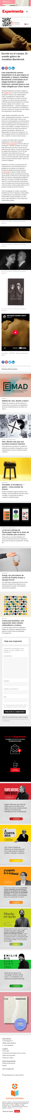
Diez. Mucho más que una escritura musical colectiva (13, 443)
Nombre (7, 681)
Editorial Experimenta (8, 1063)
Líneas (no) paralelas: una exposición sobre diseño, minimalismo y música (13, 623)
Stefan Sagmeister (11, 143)
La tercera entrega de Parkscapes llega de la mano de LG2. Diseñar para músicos (15, 532)
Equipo (4, 1065)
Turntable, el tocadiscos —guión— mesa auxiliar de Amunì (13, 487)
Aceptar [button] (17, 1111)
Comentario (8, 656)
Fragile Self (7, 92)
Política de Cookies (17, 1108)
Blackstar (6, 172)
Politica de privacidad (8, 1055)
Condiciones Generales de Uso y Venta (14, 1053)
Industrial (4, 482)
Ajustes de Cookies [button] (7, 1111)
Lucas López (5, 353)
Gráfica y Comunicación (21, 353)
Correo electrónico (11, 689)
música (3, 355)
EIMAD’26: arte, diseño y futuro (15, 401)
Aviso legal (5, 1051)
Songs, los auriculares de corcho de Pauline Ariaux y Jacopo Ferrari (13, 577)
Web (5, 697)
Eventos (4, 398)
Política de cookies (7, 1057)
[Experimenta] (12, 11)
